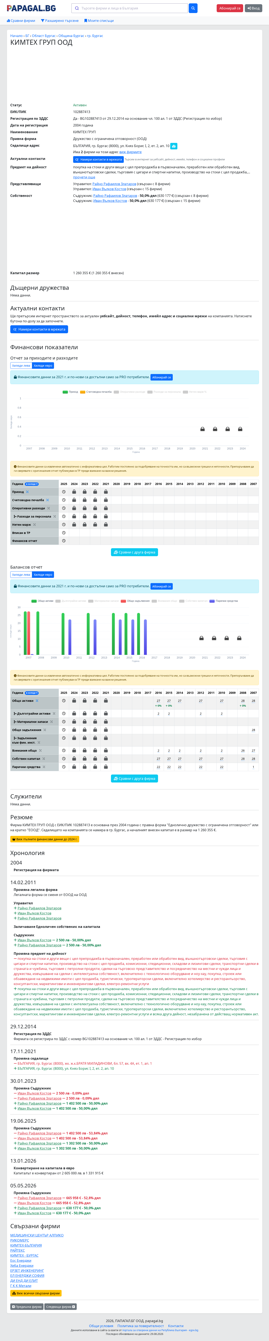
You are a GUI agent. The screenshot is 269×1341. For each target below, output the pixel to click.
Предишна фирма (28, 1307)
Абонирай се (229, 8)
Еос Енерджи (20, 1260)
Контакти (175, 1326)
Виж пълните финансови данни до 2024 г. (46, 839)
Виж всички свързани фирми (38, 1293)
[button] (64, 492)
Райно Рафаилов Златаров (114, 184)
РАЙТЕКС (17, 1250)
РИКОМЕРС (19, 1240)
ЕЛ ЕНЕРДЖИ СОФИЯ (27, 1275)
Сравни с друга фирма (136, 552)
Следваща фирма (59, 1307)
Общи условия (101, 1326)
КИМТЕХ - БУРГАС (24, 1255)
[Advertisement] (134, 74)
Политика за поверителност (140, 1326)
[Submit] (77, 8)
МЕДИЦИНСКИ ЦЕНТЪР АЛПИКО (37, 1235)
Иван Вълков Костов (109, 189)
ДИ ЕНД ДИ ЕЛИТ (24, 1280)
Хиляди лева (21, 366)
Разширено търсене (61, 20)
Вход (255, 8)
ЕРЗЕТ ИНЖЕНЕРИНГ (27, 1270)
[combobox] (129, 8)
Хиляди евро (43, 366)
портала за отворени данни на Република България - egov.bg (160, 1330)
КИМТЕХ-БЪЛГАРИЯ (26, 1245)
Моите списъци (100, 20)
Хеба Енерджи (21, 1265)
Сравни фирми (22, 20)
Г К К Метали (20, 1285)
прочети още (84, 177)
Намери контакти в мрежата (101, 159)
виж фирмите (130, 152)
